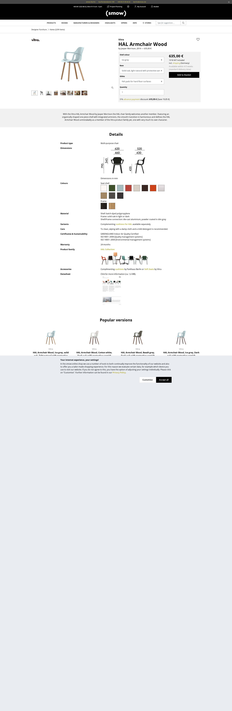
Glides (122, 76)
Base (122, 65)
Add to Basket (184, 75)
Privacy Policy (119, 372)
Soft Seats (149, 269)
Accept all (164, 379)
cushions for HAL (124, 224)
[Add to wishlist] (198, 39)
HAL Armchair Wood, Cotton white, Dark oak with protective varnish (94, 354)
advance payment (131, 99)
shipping (176, 63)
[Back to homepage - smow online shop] (116, 13)
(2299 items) (57, 29)
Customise (147, 379)
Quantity (123, 87)
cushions (119, 269)
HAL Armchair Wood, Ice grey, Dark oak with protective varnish (181, 354)
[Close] (229, 2)
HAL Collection (108, 249)
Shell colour (125, 55)
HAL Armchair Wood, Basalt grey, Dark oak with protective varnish (138, 354)
